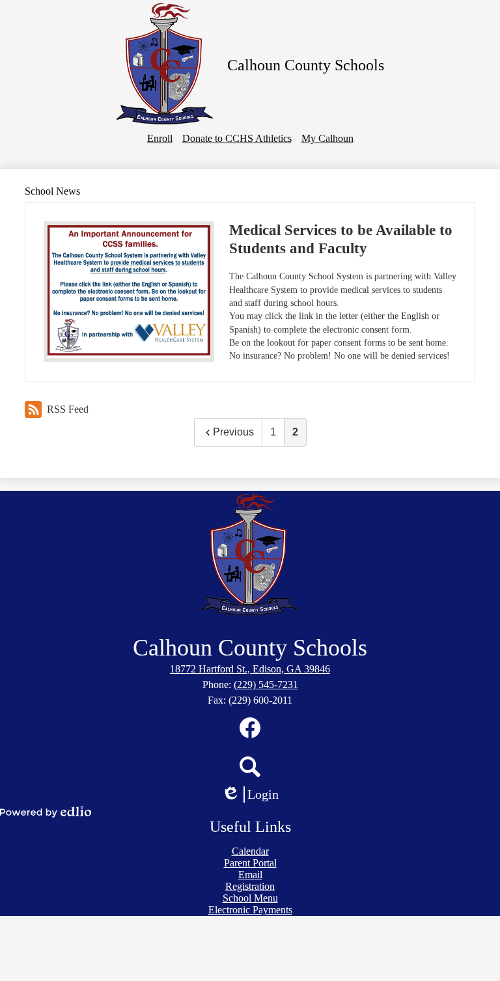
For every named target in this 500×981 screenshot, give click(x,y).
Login (254, 795)
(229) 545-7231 (266, 684)
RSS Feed (68, 409)
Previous (233, 431)
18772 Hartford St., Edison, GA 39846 (250, 668)
